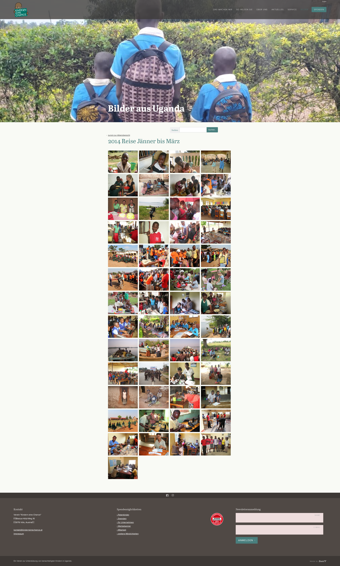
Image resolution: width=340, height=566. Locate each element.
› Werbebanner (124, 526)
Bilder (304, 9)
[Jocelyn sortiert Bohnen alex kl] (154, 162)
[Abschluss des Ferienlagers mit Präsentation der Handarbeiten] (216, 232)
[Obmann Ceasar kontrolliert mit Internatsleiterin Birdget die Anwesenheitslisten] (216, 397)
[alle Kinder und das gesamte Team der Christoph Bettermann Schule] (123, 256)
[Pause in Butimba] (123, 421)
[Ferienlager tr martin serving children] (123, 374)
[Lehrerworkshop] (216, 209)
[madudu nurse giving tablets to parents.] (185, 397)
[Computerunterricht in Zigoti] (123, 326)
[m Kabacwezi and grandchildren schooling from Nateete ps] (216, 374)
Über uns (262, 9)
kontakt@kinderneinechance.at (28, 530)
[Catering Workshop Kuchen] (123, 209)
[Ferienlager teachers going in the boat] (154, 350)
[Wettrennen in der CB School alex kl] (216, 162)
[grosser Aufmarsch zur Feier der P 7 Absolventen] (154, 374)
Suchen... (212, 130)
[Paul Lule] (154, 232)
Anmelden (245, 540)
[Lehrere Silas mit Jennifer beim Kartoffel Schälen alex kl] (185, 162)
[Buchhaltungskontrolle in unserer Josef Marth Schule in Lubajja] (185, 303)
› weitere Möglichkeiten (128, 533)
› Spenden (121, 518)
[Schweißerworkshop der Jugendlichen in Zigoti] (123, 444)
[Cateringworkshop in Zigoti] (216, 303)
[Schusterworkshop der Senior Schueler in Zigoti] (154, 421)
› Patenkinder (123, 514)
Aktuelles (278, 9)
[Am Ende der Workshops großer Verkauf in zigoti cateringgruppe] (185, 256)
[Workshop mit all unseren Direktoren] (123, 468)
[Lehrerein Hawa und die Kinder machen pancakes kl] (185, 185)
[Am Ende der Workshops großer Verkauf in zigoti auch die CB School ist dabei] (154, 256)
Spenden (319, 9)
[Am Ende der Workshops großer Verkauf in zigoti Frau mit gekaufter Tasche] (216, 256)
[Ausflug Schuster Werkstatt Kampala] (216, 185)
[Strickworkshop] (185, 444)
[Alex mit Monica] (123, 185)
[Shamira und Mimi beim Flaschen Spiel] (185, 232)
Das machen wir (222, 9)
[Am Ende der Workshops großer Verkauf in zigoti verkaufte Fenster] (123, 279)
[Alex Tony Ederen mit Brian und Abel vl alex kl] (154, 185)
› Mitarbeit (121, 530)
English (324, 1)
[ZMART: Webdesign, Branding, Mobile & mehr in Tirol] (318, 561)
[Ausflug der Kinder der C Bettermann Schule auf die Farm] (185, 279)
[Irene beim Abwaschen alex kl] (123, 162)
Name (317, 515)
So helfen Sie (244, 9)
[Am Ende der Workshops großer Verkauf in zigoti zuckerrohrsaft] (154, 279)
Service (292, 9)
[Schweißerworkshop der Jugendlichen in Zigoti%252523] (216, 421)
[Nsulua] (123, 232)
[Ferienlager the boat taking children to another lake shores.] (185, 350)
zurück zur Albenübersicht (119, 135)
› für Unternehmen (125, 522)
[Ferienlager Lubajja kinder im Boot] (123, 350)
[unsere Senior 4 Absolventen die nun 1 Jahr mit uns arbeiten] (216, 444)
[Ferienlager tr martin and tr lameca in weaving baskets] (216, 350)
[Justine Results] (185, 209)
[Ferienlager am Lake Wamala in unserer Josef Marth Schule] (216, 326)
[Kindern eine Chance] (21, 9)
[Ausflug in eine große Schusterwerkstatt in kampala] (154, 303)
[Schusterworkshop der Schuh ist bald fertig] (185, 421)
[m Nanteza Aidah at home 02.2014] (123, 397)
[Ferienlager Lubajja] (154, 209)
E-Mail (317, 527)
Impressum (19, 533)
